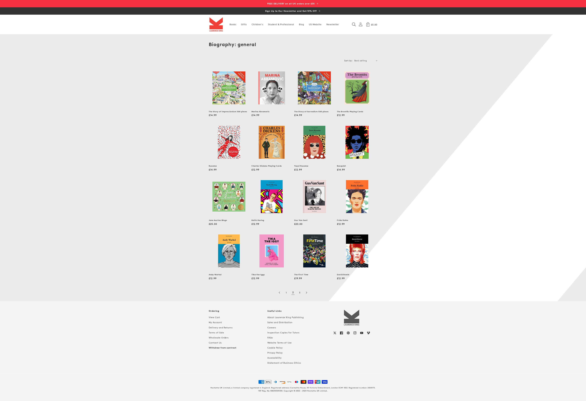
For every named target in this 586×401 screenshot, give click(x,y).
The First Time (301, 275)
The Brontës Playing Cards (350, 112)
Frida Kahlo (342, 220)
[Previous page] (279, 292)
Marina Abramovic (260, 112)
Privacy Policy (275, 352)
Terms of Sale (216, 332)
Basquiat (341, 166)
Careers (271, 327)
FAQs (270, 337)
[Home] (216, 24)
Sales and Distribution (280, 322)
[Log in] (360, 24)
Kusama (213, 166)
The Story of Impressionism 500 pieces (228, 112)
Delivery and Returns (221, 327)
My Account (215, 322)
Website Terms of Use (279, 342)
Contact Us (215, 342)
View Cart (214, 317)
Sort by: (348, 60)
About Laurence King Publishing (285, 317)
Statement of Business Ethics (284, 362)
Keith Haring (257, 220)
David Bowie (343, 275)
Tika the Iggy (258, 275)
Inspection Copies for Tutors (283, 332)
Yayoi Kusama (301, 166)
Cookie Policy (274, 347)
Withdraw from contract (222, 347)
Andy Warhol (215, 275)
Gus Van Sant (301, 220)
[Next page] (306, 292)
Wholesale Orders (219, 337)
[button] (353, 24)
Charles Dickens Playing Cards (266, 166)
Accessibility (274, 357)
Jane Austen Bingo (218, 220)
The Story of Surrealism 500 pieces (311, 112)
